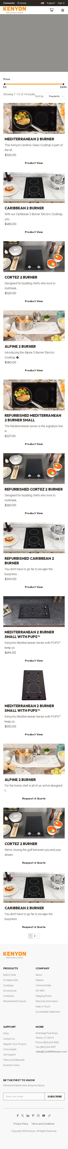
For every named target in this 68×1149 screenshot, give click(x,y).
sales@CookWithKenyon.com (51, 1051)
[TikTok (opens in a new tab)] (49, 1115)
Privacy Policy (21, 1124)
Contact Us (9, 1038)
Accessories (10, 991)
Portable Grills (10, 980)
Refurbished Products (14, 1001)
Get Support (9, 1054)
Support (51, 2)
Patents (40, 980)
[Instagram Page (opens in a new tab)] (38, 1115)
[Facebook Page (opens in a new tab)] (17, 1115)
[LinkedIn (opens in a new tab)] (28, 1115)
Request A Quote (34, 798)
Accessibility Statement (48, 1012)
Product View (34, 163)
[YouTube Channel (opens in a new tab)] (43, 1116)
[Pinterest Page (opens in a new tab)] (33, 1115)
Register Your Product (14, 1044)
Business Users (11, 1065)
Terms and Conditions (42, 1124)
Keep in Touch (43, 1006)
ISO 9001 (40, 991)
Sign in (61, 2)
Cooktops (8, 985)
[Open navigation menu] (63, 10)
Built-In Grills (9, 975)
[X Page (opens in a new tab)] (22, 1115)
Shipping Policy (44, 996)
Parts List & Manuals (14, 1060)
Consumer (9, 2)
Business (21, 2)
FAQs (6, 1033)
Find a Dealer (10, 1049)
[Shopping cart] (52, 9)
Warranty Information (47, 1001)
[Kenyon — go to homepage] (19, 10)
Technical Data (43, 985)
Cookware (8, 996)
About (39, 975)
